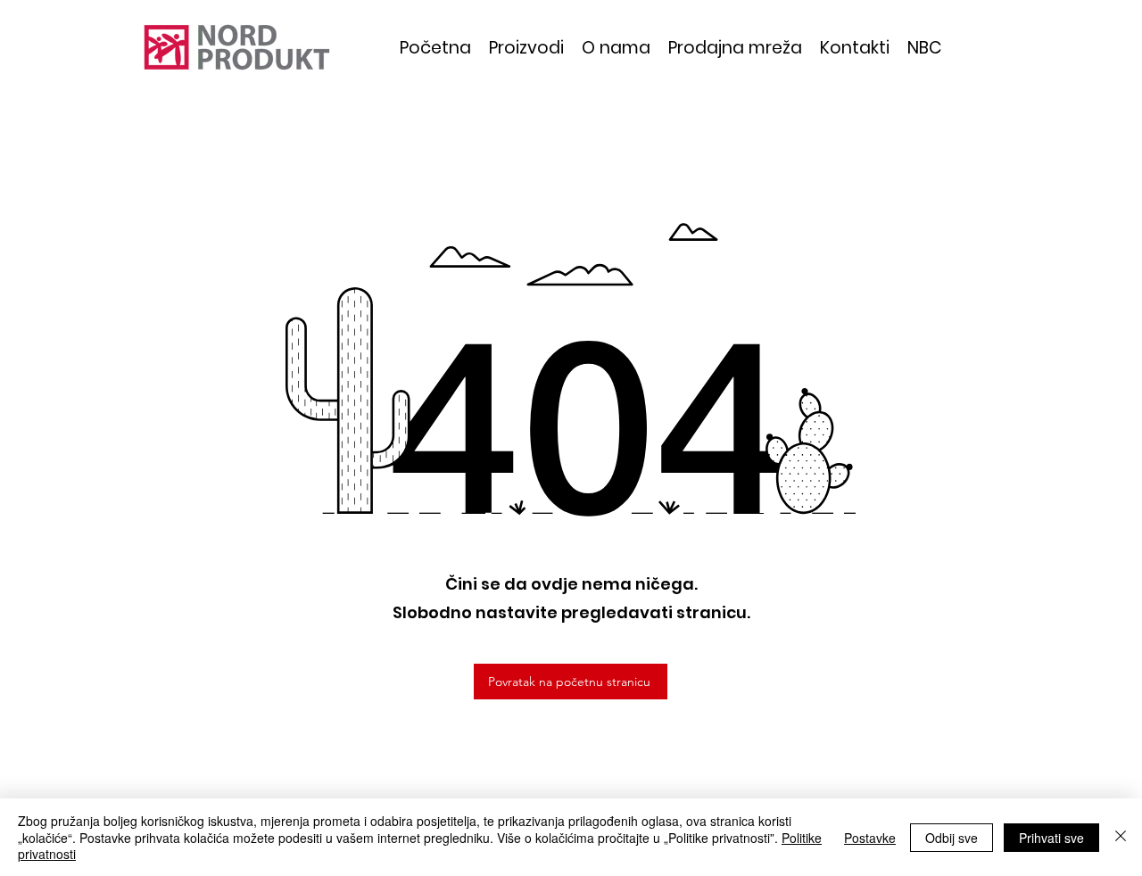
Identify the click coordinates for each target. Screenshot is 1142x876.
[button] (526, 48)
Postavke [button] (870, 838)
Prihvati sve (1051, 838)
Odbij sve (951, 838)
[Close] (1120, 837)
